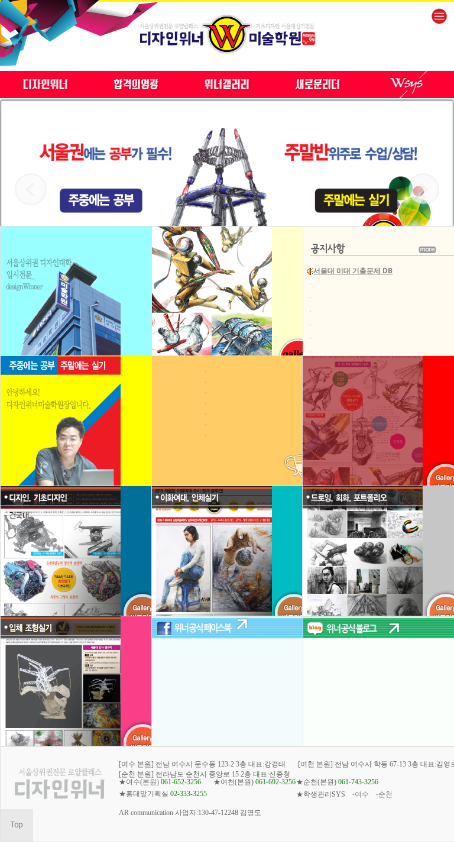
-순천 (384, 794)
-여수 (360, 794)
